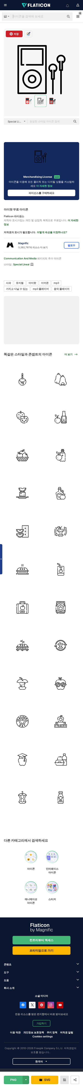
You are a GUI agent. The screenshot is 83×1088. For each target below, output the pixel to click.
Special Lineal (21, 264)
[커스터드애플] (22, 417)
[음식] (60, 759)
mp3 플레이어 (41, 288)
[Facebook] (23, 1005)
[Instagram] (50, 1005)
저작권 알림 (66, 1032)
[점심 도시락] (22, 607)
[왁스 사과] (60, 379)
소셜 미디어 (41, 995)
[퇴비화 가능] (60, 531)
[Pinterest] (41, 1005)
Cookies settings (42, 1036)
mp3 (56, 282)
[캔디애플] (22, 379)
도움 (6, 980)
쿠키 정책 (52, 1032)
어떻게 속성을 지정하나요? (52, 232)
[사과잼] (60, 607)
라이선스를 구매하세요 (41, 192)
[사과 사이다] (60, 493)
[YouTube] (60, 1005)
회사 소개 (9, 987)
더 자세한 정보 (44, 185)
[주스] (60, 569)
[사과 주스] (60, 797)
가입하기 (41, 1023)
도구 (6, 972)
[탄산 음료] (60, 455)
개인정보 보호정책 (33, 1032)
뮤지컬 (20, 282)
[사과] (22, 455)
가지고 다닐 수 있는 (17, 288)
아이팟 (32, 282)
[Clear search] (60, 16)
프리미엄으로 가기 (41, 950)
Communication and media (20, 258)
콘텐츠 (7, 964)
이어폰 (45, 282)
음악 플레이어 (61, 288)
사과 (8, 282)
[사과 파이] (22, 569)
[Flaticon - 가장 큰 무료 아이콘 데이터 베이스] (36, 5)
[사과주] (60, 417)
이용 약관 (15, 1032)
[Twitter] (32, 1005)
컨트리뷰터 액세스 (41, 940)
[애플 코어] (60, 645)
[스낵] (22, 531)
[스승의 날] (22, 721)
